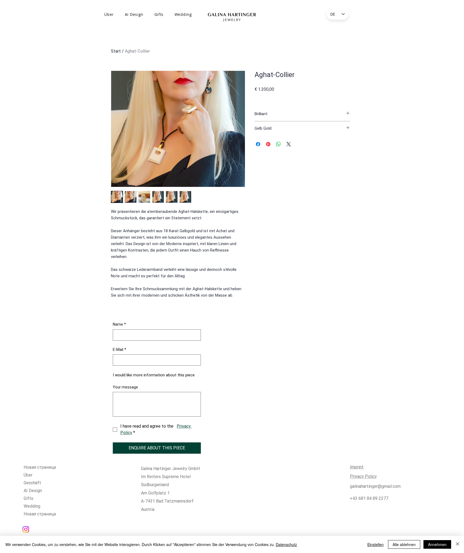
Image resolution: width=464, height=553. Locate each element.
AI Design (33, 490)
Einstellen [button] (375, 544)
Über (28, 475)
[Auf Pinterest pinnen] (268, 144)
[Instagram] (25, 529)
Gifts (28, 498)
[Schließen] (457, 544)
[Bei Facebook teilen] (258, 144)
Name (119, 324)
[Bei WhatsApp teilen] (278, 144)
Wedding (32, 506)
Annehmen (437, 544)
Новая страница (40, 467)
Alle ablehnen (404, 544)
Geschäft (32, 482)
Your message (125, 387)
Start (116, 51)
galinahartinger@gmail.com (375, 486)
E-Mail (119, 349)
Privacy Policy (363, 476)
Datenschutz (286, 544)
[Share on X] (288, 144)
